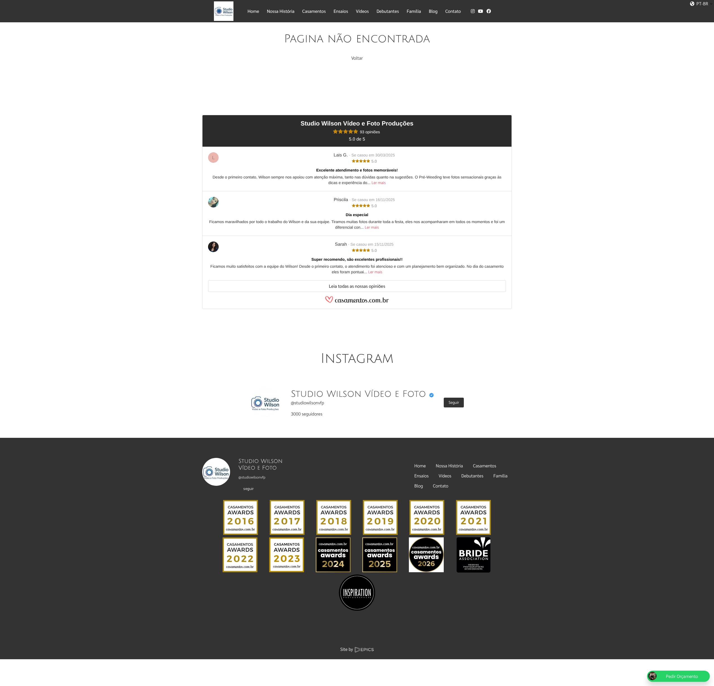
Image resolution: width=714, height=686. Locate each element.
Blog (418, 486)
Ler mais (378, 182)
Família (500, 476)
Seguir (453, 402)
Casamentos (484, 465)
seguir (248, 488)
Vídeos (445, 476)
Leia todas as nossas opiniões (357, 286)
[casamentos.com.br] (357, 302)
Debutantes (472, 476)
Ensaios (421, 476)
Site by (347, 649)
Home (420, 465)
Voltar (357, 58)
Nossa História (449, 465)
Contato (440, 486)
